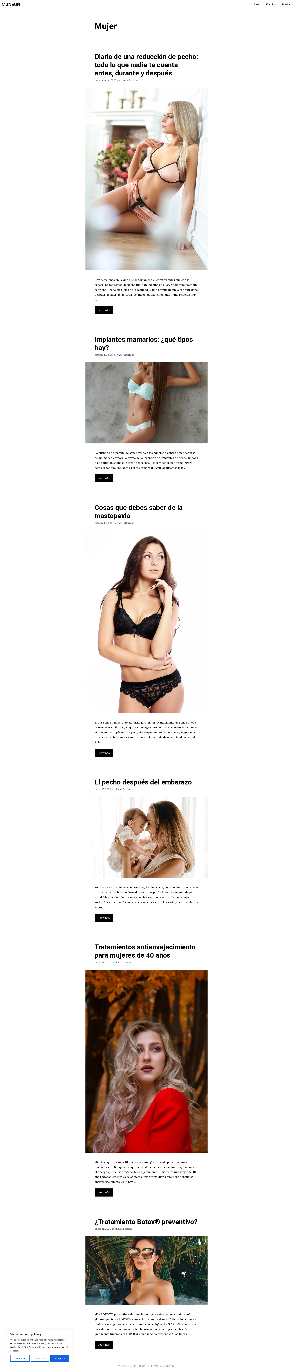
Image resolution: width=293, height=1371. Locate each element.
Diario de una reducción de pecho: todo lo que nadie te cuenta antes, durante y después (146, 65)
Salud (257, 4)
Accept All (60, 1358)
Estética (271, 4)
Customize (19, 1358)
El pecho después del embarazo (143, 782)
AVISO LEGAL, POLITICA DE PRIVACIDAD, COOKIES (146, 1365)
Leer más (104, 310)
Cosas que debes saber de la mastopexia (139, 512)
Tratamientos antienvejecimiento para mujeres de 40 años (145, 951)
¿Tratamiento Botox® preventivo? (146, 1222)
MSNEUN (11, 4)
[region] (39, 1347)
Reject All (40, 1358)
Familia (286, 4)
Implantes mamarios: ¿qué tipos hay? (144, 344)
